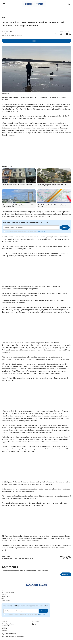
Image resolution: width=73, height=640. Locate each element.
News (4, 17)
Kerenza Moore (8, 31)
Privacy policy (6, 596)
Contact (4, 594)
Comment (65, 574)
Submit (64, 227)
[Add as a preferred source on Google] (53, 33)
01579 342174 (11, 633)
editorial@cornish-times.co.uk (14, 636)
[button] (4, 4)
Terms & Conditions (8, 592)
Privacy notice (41, 231)
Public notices (6, 600)
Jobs (3, 598)
